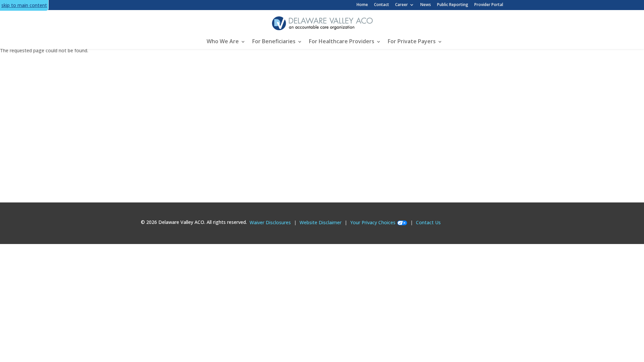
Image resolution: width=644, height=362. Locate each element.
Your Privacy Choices (372, 222)
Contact (381, 4)
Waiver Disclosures (270, 222)
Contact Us (428, 222)
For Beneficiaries (274, 41)
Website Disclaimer (320, 222)
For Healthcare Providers (341, 41)
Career (401, 5)
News (425, 4)
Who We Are (223, 41)
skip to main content (24, 5)
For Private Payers (412, 41)
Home (362, 4)
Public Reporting (452, 4)
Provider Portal (488, 4)
